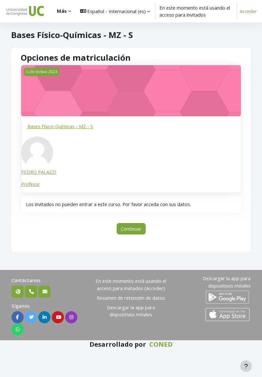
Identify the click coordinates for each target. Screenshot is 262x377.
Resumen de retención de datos (131, 298)
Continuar (131, 229)
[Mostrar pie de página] (246, 366)
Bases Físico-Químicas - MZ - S (60, 126)
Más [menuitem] (62, 11)
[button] (115, 11)
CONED (161, 344)
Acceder (248, 11)
